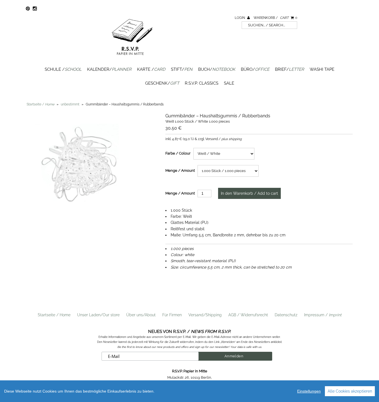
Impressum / (323, 315)
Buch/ (216, 69)
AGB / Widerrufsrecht (248, 315)
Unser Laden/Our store (98, 315)
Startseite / (40, 104)
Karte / (151, 69)
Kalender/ (109, 69)
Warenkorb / (275, 18)
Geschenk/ (162, 83)
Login (240, 18)
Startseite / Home (54, 315)
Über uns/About (141, 315)
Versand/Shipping (205, 315)
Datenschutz (286, 315)
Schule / (63, 69)
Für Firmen (172, 315)
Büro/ (255, 69)
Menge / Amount (180, 170)
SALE (229, 83)
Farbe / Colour (178, 153)
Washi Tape (322, 69)
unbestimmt (70, 104)
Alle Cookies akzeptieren (350, 391)
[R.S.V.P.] (132, 57)
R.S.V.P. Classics (201, 83)
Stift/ (182, 69)
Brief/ (289, 69)
